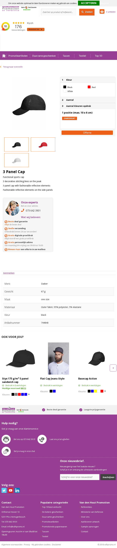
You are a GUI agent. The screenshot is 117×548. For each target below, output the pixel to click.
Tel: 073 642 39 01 (9, 521)
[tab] (9, 273)
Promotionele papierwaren (54, 526)
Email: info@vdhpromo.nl (13, 526)
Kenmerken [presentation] (8, 272)
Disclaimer (56, 544)
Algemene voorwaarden (12, 544)
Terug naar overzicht (12, 66)
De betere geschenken (52, 512)
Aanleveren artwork (90, 521)
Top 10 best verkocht (51, 507)
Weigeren (105, 3)
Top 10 (98, 55)
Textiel (82, 55)
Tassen (66, 55)
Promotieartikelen (18, 55)
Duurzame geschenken (44, 55)
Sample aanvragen (90, 526)
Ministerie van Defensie (92, 512)
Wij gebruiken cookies (41, 544)
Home (4, 55)
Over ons (85, 516)
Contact (84, 531)
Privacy (27, 544)
